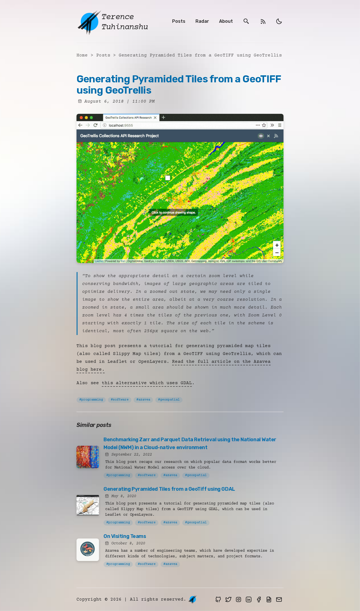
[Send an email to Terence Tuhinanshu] (279, 599)
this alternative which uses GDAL (147, 383)
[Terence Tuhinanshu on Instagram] (238, 599)
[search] (246, 21)
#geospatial (169, 400)
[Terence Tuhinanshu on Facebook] (258, 599)
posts (104, 55)
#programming (91, 400)
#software (120, 400)
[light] (279, 21)
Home (82, 55)
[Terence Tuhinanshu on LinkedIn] (248, 599)
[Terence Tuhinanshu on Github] (218, 599)
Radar (202, 21)
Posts (178, 21)
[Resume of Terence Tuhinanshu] (268, 599)
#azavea (143, 400)
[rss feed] (263, 21)
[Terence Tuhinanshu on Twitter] (228, 599)
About (226, 21)
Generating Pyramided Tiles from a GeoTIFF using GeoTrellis (200, 55)
